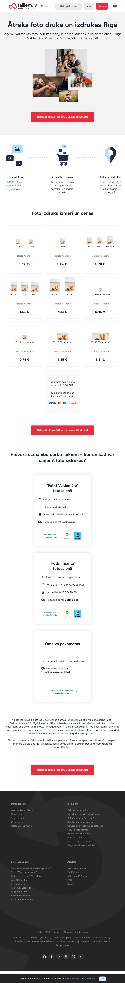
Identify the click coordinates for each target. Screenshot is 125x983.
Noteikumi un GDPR (22, 826)
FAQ (69, 880)
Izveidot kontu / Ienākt (23, 810)
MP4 (38, 876)
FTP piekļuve (18, 884)
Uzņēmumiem (18, 822)
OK (102, 978)
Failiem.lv (11, 185)
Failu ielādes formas (77, 829)
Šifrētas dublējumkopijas (80, 822)
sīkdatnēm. (90, 978)
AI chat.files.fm (19, 891)
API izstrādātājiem (77, 876)
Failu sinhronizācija (77, 810)
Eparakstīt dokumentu (22, 899)
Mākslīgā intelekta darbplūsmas (83, 814)
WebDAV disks (19, 880)
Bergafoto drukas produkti (81, 845)
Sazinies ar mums (76, 868)
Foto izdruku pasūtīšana (79, 841)
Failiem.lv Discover (21, 887)
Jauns (102, 6)
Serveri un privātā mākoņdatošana (85, 826)
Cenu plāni (16, 814)
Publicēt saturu (75, 837)
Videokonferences (20, 895)
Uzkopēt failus (68, 6)
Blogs (70, 884)
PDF (31, 876)
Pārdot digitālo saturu (78, 833)
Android (34, 868)
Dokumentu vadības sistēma (82, 818)
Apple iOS (46, 868)
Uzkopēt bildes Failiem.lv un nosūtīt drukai (62, 116)
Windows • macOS (27, 872)
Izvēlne (3, 6)
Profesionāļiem (19, 818)
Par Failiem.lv (74, 872)
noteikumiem (71, 978)
